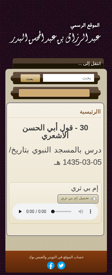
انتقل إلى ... (89, 63)
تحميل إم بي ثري (75, 198)
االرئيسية (90, 111)
